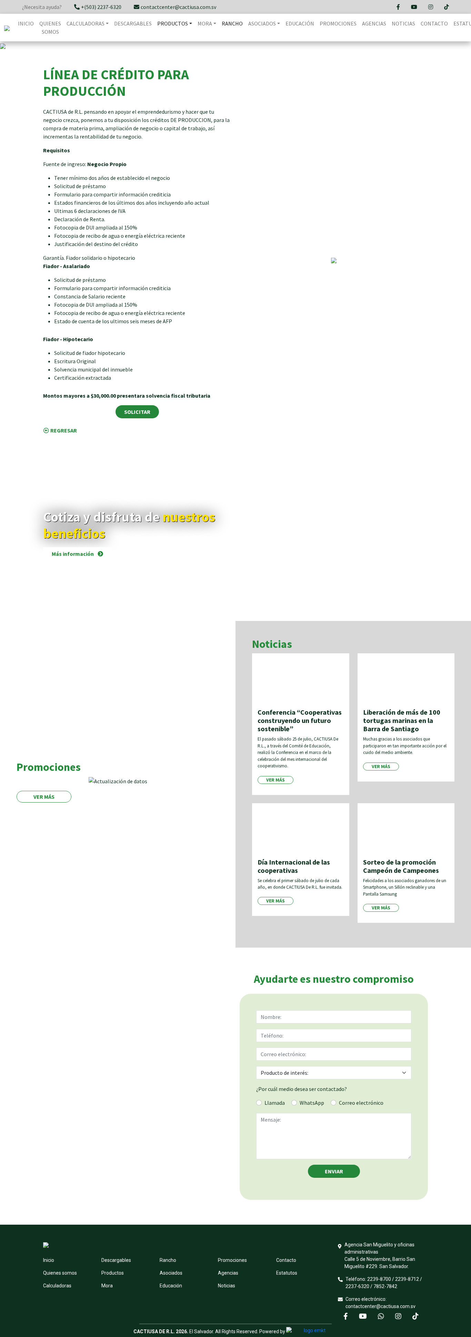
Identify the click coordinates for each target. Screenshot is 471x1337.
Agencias (374, 23)
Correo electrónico (361, 1102)
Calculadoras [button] (85, 23)
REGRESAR (63, 430)
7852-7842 (385, 1286)
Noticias (403, 23)
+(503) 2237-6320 (101, 6)
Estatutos (286, 1273)
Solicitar (137, 411)
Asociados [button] (262, 23)
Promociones (338, 23)
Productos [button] (172, 23)
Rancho (232, 23)
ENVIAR (334, 1171)
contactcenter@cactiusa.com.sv (178, 6)
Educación (299, 23)
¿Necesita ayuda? (42, 6)
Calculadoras (57, 1285)
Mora (107, 1285)
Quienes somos (50, 27)
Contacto (434, 23)
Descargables (133, 23)
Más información (73, 553)
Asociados (171, 1273)
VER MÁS (43, 796)
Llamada (274, 1102)
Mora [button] (205, 23)
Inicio (26, 23)
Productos (112, 1273)
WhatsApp (312, 1102)
